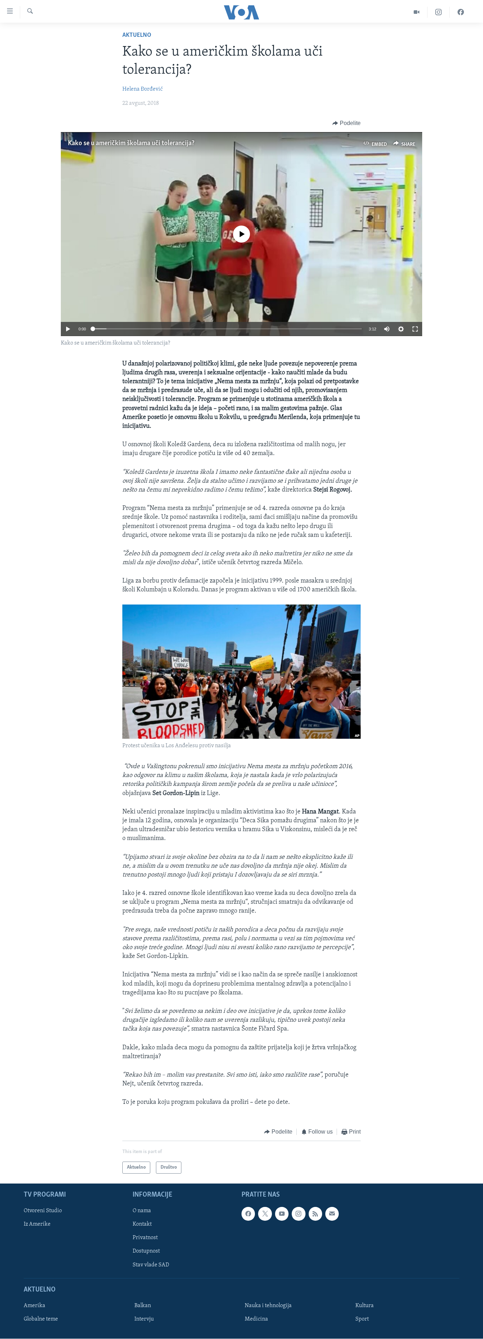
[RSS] (315, 1213)
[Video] (416, 12)
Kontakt (142, 1224)
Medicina (256, 1319)
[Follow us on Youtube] (282, 1213)
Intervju (144, 1319)
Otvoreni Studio (43, 1211)
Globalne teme (41, 1319)
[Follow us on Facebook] (248, 1213)
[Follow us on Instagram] (298, 1213)
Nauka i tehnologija (268, 1306)
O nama (142, 1211)
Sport (362, 1319)
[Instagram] (438, 12)
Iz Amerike (37, 1224)
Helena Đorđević (142, 89)
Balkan (142, 1306)
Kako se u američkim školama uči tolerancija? (131, 143)
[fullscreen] (415, 329)
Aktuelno (136, 35)
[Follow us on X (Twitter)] (265, 1213)
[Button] (346, 123)
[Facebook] (461, 12)
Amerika (34, 1306)
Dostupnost (146, 1251)
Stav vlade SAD (151, 1265)
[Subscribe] (332, 1213)
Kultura (364, 1306)
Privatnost (145, 1238)
